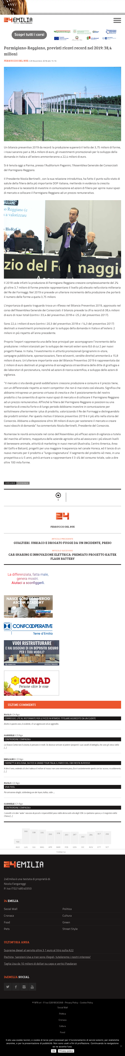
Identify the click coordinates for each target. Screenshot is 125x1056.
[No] (121, 1046)
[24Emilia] (48, 21)
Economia (23, 483)
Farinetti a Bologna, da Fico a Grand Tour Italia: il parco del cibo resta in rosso (47, 763)
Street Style (70, 929)
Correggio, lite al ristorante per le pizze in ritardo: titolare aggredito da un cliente (50, 718)
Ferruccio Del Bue (16, 60)
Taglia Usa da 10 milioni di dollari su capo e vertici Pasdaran (40, 963)
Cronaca (9, 915)
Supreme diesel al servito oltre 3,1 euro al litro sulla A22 (39, 950)
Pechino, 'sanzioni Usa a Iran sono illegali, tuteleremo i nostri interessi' (47, 957)
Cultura (67, 915)
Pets (7, 929)
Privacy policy (66, 1051)
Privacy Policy (71, 1002)
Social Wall (10, 909)
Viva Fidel (10, 787)
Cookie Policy (86, 1002)
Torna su (61, 852)
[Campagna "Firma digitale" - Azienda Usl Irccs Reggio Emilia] (62, 41)
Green (66, 922)
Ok (53, 1051)
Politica (67, 909)
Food (7, 922)
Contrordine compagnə (17, 739)
